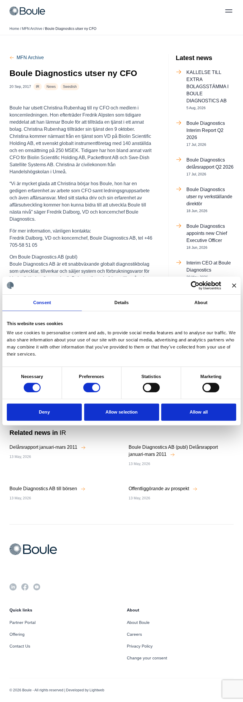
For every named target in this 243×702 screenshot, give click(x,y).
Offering (17, 634)
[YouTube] (36, 586)
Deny (44, 411)
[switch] (91, 387)
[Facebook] (24, 586)
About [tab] (200, 302)
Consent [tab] (42, 302)
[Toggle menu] (229, 11)
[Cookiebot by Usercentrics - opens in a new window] (195, 285)
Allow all (199, 411)
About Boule (138, 622)
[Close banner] (234, 285)
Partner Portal (22, 622)
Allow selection (121, 411)
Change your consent (147, 658)
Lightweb (96, 690)
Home (14, 29)
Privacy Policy (140, 646)
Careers (134, 634)
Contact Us (19, 646)
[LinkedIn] (13, 586)
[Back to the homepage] (27, 11)
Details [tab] (121, 302)
